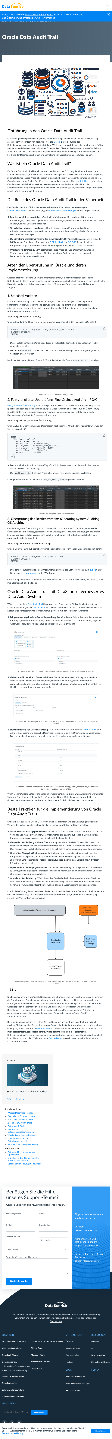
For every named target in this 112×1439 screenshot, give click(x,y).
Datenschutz (56, 1321)
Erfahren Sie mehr (15, 1099)
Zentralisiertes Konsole (100, 1362)
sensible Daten (83, 181)
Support (96, 1370)
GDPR (53, 242)
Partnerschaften (72, 1355)
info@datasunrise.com (85, 1218)
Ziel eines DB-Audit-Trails (20, 1123)
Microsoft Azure (38, 1355)
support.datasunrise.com (86, 1246)
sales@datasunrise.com (86, 1230)
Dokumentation (98, 1355)
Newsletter (9, 1403)
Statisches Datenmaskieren (20, 1119)
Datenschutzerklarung (12, 1433)
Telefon (42, 1214)
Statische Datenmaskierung (15, 1371)
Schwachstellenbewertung (13, 1390)
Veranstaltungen (73, 1348)
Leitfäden (95, 1342)
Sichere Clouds (37, 1348)
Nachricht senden (19, 1281)
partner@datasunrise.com (87, 1261)
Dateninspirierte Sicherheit (13, 1397)
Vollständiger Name (14, 1214)
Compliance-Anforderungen (62, 211)
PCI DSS (72, 242)
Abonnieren (39, 1412)
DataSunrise (39, 607)
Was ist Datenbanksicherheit (21, 1135)
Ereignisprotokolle (29, 573)
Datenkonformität (9, 1383)
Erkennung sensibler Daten (13, 1376)
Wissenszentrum (23, 22)
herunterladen (43, 1028)
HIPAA (60, 242)
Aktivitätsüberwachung (12, 1348)
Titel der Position (13, 1237)
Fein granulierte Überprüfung (21, 405)
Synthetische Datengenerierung (23, 1144)
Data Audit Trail (35, 604)
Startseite (6, 22)
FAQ (93, 1348)
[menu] (108, 5)
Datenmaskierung (9, 1362)
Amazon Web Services (40, 1362)
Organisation (44, 1225)
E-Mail (8, 1225)
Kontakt (69, 1362)
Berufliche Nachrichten (75, 1377)
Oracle (57, 142)
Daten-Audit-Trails (16, 1126)
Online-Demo (55, 1038)
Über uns (69, 1342)
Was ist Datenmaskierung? (20, 1113)
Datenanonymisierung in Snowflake (24, 1164)
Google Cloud (36, 1369)
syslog (93, 570)
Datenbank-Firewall (10, 1355)
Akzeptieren (100, 1431)
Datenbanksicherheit (17, 211)
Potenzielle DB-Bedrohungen (78, 1383)
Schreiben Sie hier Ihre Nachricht (22, 1257)
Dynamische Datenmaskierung (22, 1116)
